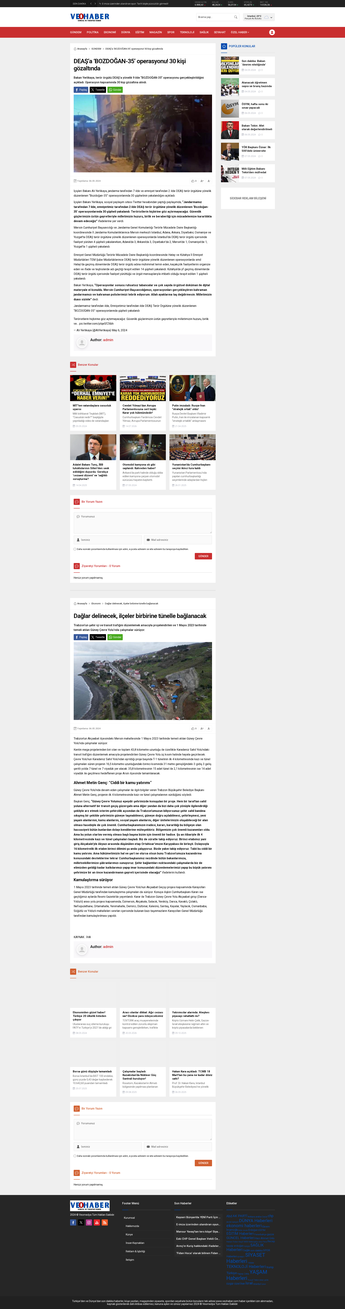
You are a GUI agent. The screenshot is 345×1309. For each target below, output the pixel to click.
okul (261, 1242)
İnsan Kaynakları (135, 1242)
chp (270, 1216)
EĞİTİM (261, 1230)
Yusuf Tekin (253, 1280)
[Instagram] (89, 1222)
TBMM (251, 1263)
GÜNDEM (96, 48)
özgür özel (233, 1283)
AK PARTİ (240, 1216)
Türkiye (231, 1273)
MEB (246, 1242)
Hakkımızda (132, 1226)
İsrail (249, 1283)
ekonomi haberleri (244, 1225)
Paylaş (83, 89)
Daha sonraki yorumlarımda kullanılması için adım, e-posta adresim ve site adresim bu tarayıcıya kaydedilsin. (133, 549)
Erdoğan (253, 1230)
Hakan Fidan (232, 1241)
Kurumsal (129, 1217)
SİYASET (241, 1257)
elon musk (243, 1230)
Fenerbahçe (260, 1234)
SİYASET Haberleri (245, 1258)
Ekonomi (96, 603)
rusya (247, 1246)
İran (242, 1283)
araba (258, 1216)
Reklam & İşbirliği (135, 1251)
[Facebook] (73, 1222)
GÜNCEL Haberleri (240, 1238)
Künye (129, 1234)
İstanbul (257, 1284)
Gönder (117, 89)
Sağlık (246, 1250)
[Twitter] (81, 1222)
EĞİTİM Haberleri (240, 1233)
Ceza (264, 1216)
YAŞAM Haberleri (246, 1275)
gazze (270, 1234)
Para (265, 1242)
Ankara (251, 1216)
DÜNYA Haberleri (255, 1220)
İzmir (263, 1284)
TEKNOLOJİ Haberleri (246, 1266)
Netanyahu (253, 1241)
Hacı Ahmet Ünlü (264, 1238)
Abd (229, 1216)
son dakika (256, 1250)
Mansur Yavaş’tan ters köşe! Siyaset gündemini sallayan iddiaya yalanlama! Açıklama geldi (141, 3)
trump (270, 1267)
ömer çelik (263, 1280)
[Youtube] (97, 1222)
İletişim (130, 1259)
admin (108, 340)
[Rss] (105, 1222)
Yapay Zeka (243, 1274)
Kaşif (241, 1242)
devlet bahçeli (232, 1222)
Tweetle (100, 89)
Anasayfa (82, 48)
